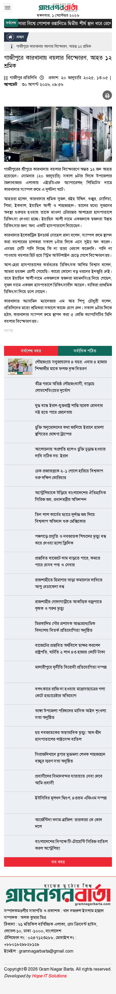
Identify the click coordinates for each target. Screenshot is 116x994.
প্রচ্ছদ (19, 36)
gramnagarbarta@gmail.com (46, 951)
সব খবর (58, 862)
